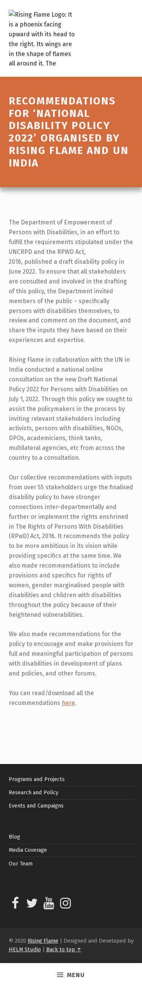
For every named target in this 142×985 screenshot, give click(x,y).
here (68, 702)
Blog (14, 836)
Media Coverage (28, 850)
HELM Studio (25, 949)
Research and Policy (33, 792)
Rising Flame (43, 940)
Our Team (21, 863)
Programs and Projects (37, 779)
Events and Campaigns (36, 805)
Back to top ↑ (63, 949)
